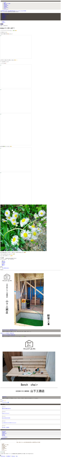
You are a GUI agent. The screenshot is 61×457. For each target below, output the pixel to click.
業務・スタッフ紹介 (7, 3)
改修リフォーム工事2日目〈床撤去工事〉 (8, 334)
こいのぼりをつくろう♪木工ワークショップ (9, 422)
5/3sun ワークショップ (5, 413)
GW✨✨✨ (4, 400)
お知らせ (3, 434)
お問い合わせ (6, 7)
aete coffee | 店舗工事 (5, 427)
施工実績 (5, 4)
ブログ (5, 8)
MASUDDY (4, 431)
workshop (3, 432)
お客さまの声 (6, 5)
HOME (5, 2)
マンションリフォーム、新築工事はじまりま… (9, 329)
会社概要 (5, 6)
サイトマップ (6, 9)
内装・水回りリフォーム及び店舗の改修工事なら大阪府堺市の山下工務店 (28, 442)
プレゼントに (4, 396)
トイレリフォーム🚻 (5, 402)
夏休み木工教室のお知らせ (6, 408)
